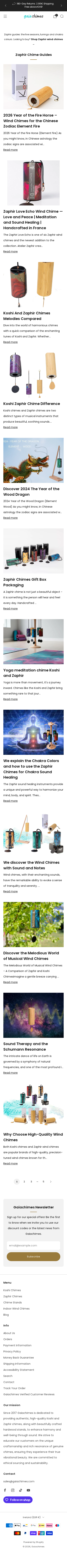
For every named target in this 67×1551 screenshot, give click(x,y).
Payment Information (17, 1345)
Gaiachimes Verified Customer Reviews (29, 1394)
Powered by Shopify (33, 1542)
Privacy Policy (12, 1351)
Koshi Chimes (12, 1290)
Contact (8, 1382)
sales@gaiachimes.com (18, 1481)
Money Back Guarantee (18, 1357)
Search (7, 1376)
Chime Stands (12, 1302)
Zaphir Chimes (12, 1296)
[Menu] (5, 16)
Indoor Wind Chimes (16, 1308)
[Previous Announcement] (5, 5)
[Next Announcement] (61, 5)
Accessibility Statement (18, 1370)
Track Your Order (14, 1388)
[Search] (62, 16)
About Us (9, 1333)
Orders (7, 1339)
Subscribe (33, 1256)
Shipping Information (17, 1364)
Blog (6, 1315)
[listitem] (33, 5)
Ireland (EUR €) (32, 1517)
